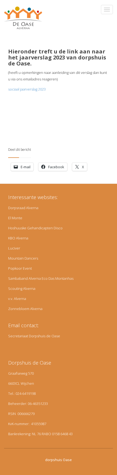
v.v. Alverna (17, 298)
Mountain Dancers (23, 258)
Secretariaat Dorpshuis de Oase (34, 335)
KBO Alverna (18, 238)
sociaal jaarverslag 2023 (27, 89)
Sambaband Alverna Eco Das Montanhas (40, 278)
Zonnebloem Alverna (25, 308)
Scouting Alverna (21, 288)
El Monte (15, 217)
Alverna (32, 207)
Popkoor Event (20, 268)
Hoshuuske (17, 228)
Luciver (14, 248)
